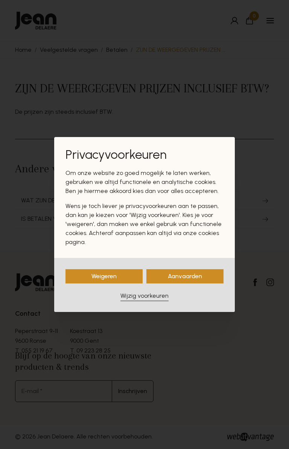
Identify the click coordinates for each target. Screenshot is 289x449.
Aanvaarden (185, 276)
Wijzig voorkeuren (144, 295)
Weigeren (104, 276)
